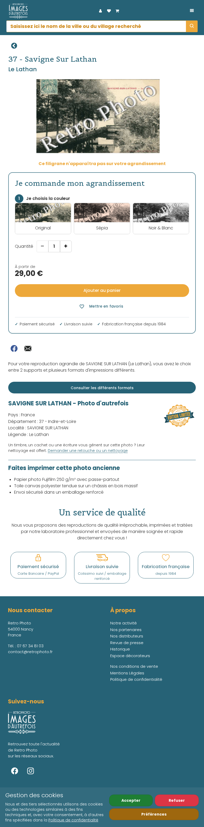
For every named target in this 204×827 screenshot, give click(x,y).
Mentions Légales (127, 673)
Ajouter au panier (102, 290)
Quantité (24, 246)
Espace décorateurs (130, 655)
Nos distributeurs (126, 636)
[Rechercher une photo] (192, 26)
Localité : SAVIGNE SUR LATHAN (38, 428)
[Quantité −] (42, 246)
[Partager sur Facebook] (14, 348)
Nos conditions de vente (134, 666)
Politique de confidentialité (73, 820)
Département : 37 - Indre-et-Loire (42, 421)
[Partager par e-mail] (28, 348)
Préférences (154, 814)
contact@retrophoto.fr (30, 651)
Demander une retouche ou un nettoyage (88, 450)
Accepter (131, 800)
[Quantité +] (66, 246)
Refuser (177, 800)
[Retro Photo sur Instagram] (30, 771)
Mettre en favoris (101, 306)
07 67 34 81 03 (30, 646)
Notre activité (123, 623)
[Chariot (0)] (117, 11)
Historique (120, 649)
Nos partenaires (126, 629)
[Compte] (100, 11)
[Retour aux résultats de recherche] (14, 46)
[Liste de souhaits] (109, 11)
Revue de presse (126, 642)
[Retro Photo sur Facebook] (14, 771)
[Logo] (17, 11)
